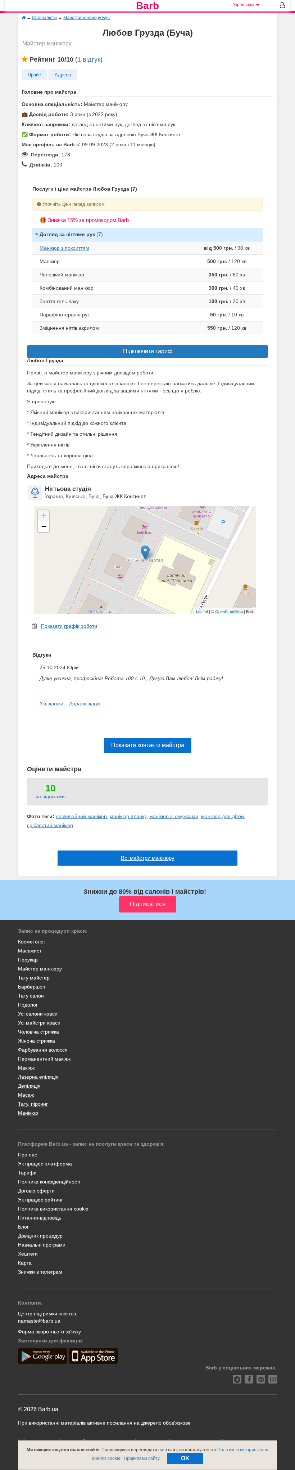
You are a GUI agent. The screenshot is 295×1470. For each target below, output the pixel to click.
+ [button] (43, 515)
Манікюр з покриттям (64, 248)
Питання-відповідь (39, 1218)
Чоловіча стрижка (38, 1032)
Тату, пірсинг (33, 1104)
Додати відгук (84, 703)
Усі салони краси (38, 1014)
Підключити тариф (147, 351)
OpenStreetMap (229, 611)
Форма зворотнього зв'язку (49, 1331)
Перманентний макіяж (44, 1059)
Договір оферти (36, 1191)
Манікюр (28, 1113)
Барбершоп (31, 987)
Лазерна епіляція (38, 1077)
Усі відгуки (51, 703)
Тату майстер (34, 978)
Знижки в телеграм (40, 1272)
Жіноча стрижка (36, 1041)
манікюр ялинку (128, 816)
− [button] (43, 526)
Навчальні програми (41, 1245)
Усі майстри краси (39, 1023)
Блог (23, 1227)
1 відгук (88, 59)
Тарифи (27, 1173)
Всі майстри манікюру (147, 858)
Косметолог (31, 942)
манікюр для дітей (222, 816)
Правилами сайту (141, 1458)
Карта (25, 1263)
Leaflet (202, 611)
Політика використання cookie (53, 1209)
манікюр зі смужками (173, 816)
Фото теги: (40, 816)
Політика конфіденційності (49, 1182)
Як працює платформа (45, 1164)
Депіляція (29, 1086)
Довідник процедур (40, 1236)
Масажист (29, 951)
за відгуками (50, 796)
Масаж (26, 1095)
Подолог (28, 1005)
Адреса (63, 74)
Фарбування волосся (43, 1050)
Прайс (34, 74)
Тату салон (31, 996)
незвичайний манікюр (81, 816)
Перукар (28, 960)
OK (185, 1458)
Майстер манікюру (40, 969)
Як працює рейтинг (40, 1200)
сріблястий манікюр (50, 825)
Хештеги (28, 1254)
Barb (147, 5)
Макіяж (26, 1068)
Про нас (27, 1155)
